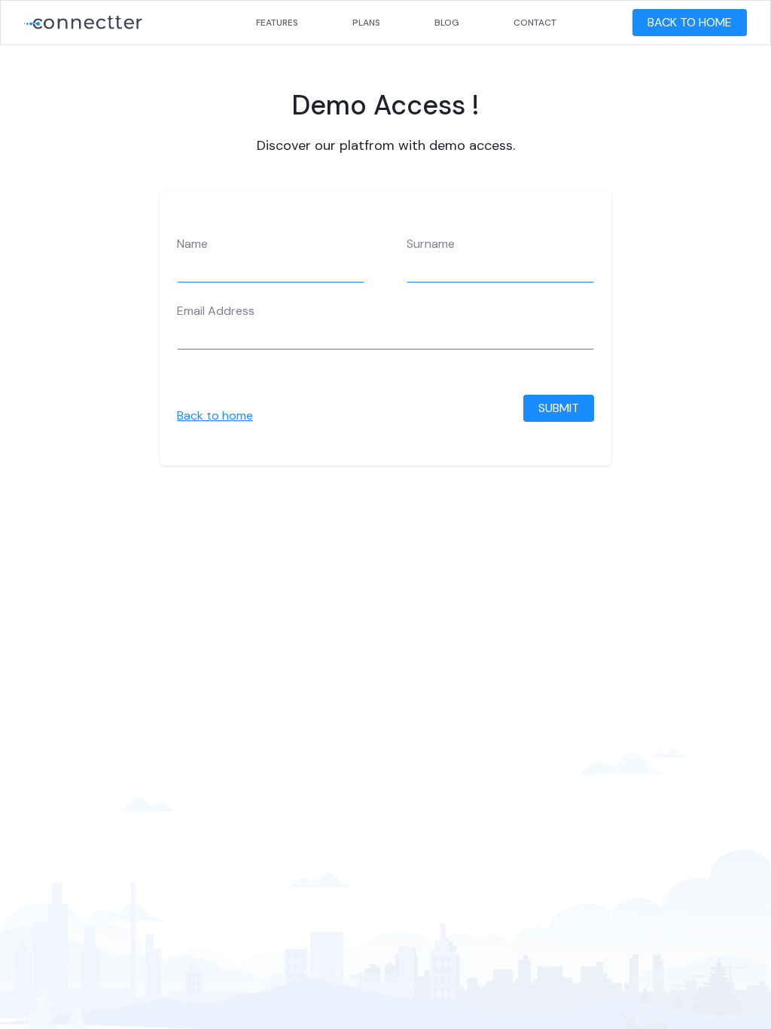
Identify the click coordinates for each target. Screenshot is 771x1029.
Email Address (215, 311)
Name (192, 244)
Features (277, 23)
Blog (446, 23)
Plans (366, 23)
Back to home (215, 415)
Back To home (690, 22)
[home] (83, 22)
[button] (617, 23)
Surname (431, 244)
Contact (534, 23)
